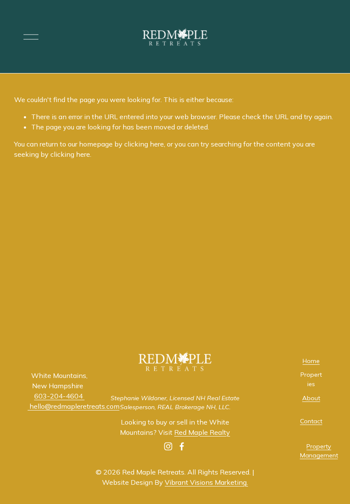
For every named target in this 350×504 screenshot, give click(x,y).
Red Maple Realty (202, 432)
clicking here (144, 144)
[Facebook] (182, 446)
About (311, 398)
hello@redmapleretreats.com (74, 406)
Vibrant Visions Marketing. (206, 482)
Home (311, 361)
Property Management (319, 451)
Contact (311, 421)
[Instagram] (168, 446)
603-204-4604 (59, 396)
